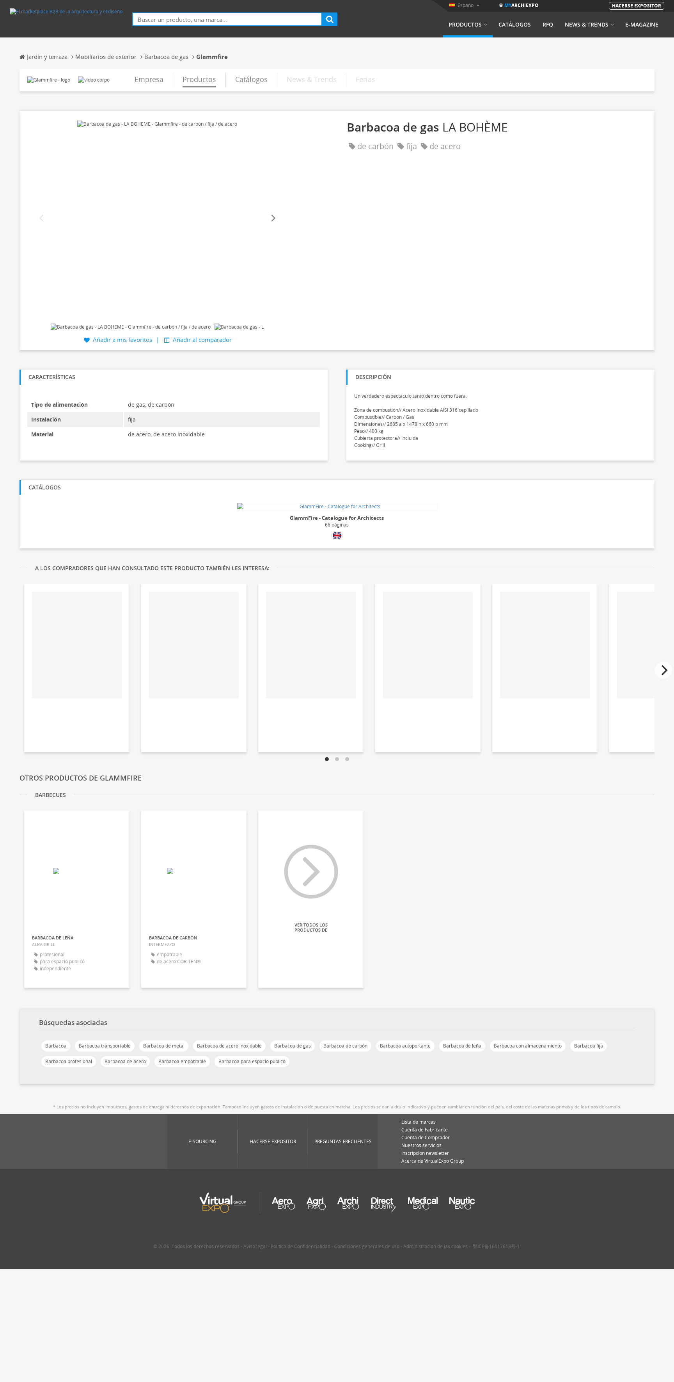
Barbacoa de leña (462, 1045)
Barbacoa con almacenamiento (528, 1045)
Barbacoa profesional (68, 1061)
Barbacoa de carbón (345, 1045)
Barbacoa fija (588, 1045)
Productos (465, 24)
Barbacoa (55, 1045)
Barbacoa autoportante (405, 1045)
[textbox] (227, 19)
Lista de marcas (418, 1122)
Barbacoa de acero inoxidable (229, 1045)
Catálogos (514, 24)
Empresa (149, 79)
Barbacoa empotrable (182, 1061)
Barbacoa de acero (125, 1061)
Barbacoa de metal (163, 1045)
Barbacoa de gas (292, 1045)
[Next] (272, 218)
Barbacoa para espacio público (252, 1061)
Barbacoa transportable (105, 1045)
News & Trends (586, 24)
